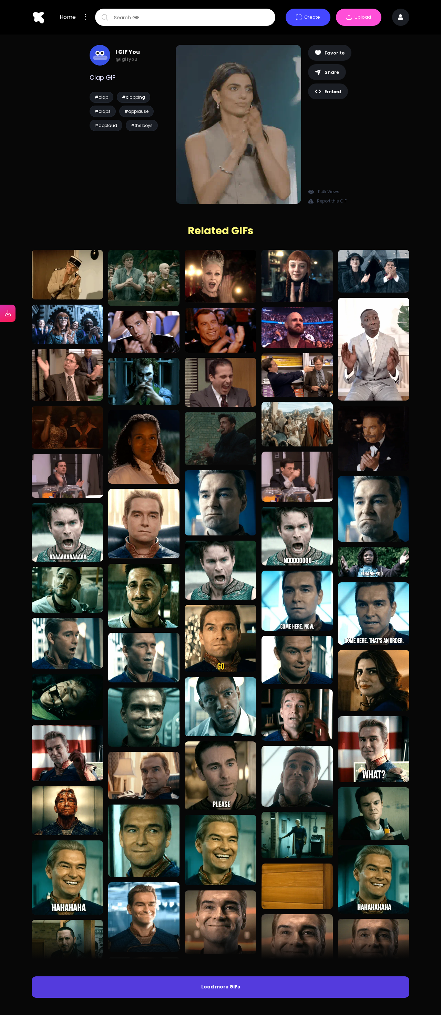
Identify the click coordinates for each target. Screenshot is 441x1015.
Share (332, 72)
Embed (333, 91)
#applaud (106, 125)
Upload (363, 17)
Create (312, 17)
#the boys (142, 125)
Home (68, 17)
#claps (103, 111)
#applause (136, 111)
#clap (101, 97)
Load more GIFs (220, 987)
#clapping (133, 97)
